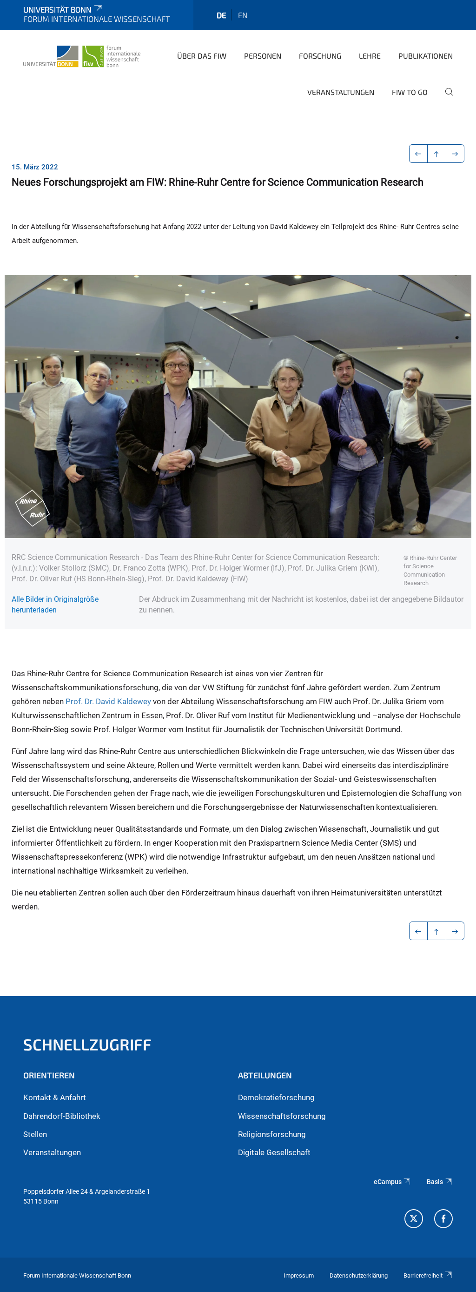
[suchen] (445, 98)
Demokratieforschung (276, 1097)
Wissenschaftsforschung (282, 1116)
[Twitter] (413, 1219)
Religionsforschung (272, 1134)
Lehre (370, 55)
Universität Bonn (57, 9)
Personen (262, 55)
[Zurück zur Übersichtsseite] (436, 153)
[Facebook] (443, 1219)
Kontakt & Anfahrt (54, 1097)
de (221, 15)
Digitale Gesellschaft (274, 1152)
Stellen (35, 1134)
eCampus (388, 1181)
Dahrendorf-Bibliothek (61, 1116)
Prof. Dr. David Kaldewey (108, 701)
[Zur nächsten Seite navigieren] (455, 153)
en (243, 15)
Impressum (299, 1275)
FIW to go (410, 91)
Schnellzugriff (87, 1044)
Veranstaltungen (340, 91)
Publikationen (425, 55)
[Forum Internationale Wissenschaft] (81, 55)
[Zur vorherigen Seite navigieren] (418, 153)
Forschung (320, 55)
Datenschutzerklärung (359, 1275)
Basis (435, 1181)
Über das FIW (201, 55)
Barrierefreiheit (423, 1275)
